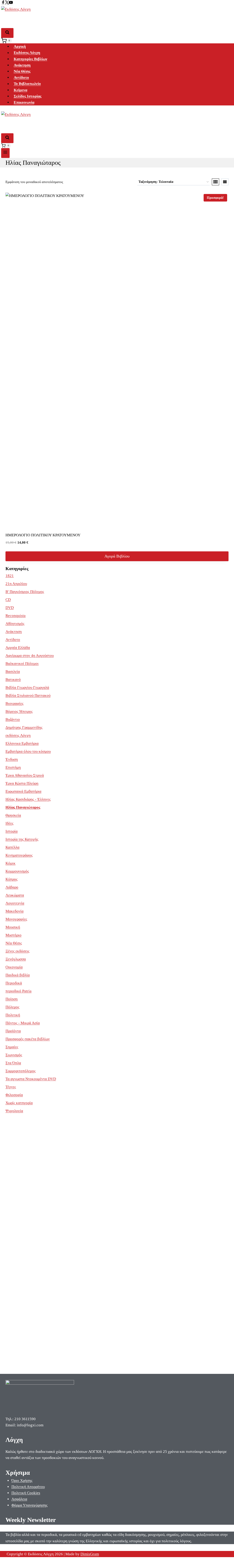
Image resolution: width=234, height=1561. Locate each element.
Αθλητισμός (14, 623)
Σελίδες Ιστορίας (27, 96)
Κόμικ (10, 863)
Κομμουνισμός (17, 871)
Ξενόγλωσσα (15, 959)
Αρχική (20, 46)
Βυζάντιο (12, 719)
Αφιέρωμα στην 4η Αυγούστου (29, 655)
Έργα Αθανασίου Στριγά (24, 775)
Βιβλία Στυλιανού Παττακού (28, 695)
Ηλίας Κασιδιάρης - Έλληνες (28, 799)
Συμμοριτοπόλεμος (20, 1071)
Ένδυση (11, 759)
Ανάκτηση (22, 65)
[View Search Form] (7, 33)
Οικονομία (14, 967)
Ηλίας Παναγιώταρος (22, 807)
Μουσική (12, 927)
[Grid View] (215, 181)
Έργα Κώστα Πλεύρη (21, 783)
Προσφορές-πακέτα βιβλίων (27, 1039)
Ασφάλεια (19, 1499)
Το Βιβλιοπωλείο (27, 84)
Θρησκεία (13, 815)
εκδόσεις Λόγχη (18, 735)
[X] (7, 3)
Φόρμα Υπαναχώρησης (29, 1505)
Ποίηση (11, 999)
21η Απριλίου (16, 583)
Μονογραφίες (16, 919)
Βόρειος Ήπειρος (19, 711)
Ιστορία (11, 831)
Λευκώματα (14, 895)
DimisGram (89, 1554)
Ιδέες (9, 823)
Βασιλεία (12, 671)
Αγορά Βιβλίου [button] (117, 556)
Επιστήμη (13, 767)
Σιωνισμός (13, 1055)
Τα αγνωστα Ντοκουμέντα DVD (30, 1079)
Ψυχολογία (14, 1111)
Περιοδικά (13, 983)
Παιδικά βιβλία (17, 975)
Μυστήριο (13, 935)
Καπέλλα (12, 847)
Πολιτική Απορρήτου (28, 1487)
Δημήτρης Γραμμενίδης (24, 727)
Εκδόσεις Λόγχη (27, 53)
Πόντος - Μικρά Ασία (22, 1023)
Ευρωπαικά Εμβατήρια (23, 791)
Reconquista (15, 615)
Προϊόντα (13, 1031)
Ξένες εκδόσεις (17, 951)
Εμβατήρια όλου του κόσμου (28, 751)
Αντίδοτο (21, 77)
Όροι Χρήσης (21, 1480)
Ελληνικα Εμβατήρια (22, 743)
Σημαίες (11, 1047)
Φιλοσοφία (14, 1095)
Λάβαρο (11, 887)
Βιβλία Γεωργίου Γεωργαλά (27, 687)
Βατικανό (13, 679)
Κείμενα (20, 90)
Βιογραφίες (14, 703)
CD (8, 599)
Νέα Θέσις (22, 71)
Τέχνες (10, 1087)
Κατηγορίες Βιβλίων (30, 59)
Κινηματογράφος (19, 855)
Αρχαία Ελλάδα (17, 647)
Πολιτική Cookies (25, 1493)
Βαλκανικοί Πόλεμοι (22, 663)
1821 (9, 576)
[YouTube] (11, 3)
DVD (9, 607)
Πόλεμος (12, 1007)
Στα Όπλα (13, 1063)
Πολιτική (12, 1015)
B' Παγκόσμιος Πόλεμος (24, 591)
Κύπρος (11, 879)
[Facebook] (3, 3)
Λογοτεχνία (14, 903)
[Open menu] (5, 153)
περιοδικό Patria (18, 991)
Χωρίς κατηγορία (19, 1103)
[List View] (225, 181)
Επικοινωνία (24, 102)
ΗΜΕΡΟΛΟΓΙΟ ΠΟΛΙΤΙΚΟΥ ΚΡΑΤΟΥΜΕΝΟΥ (42, 535)
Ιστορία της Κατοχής (21, 839)
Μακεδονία (14, 911)
